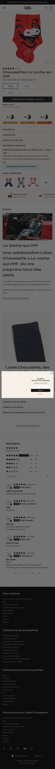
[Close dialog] (51, 373)
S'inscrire (40, 390)
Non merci (40, 394)
